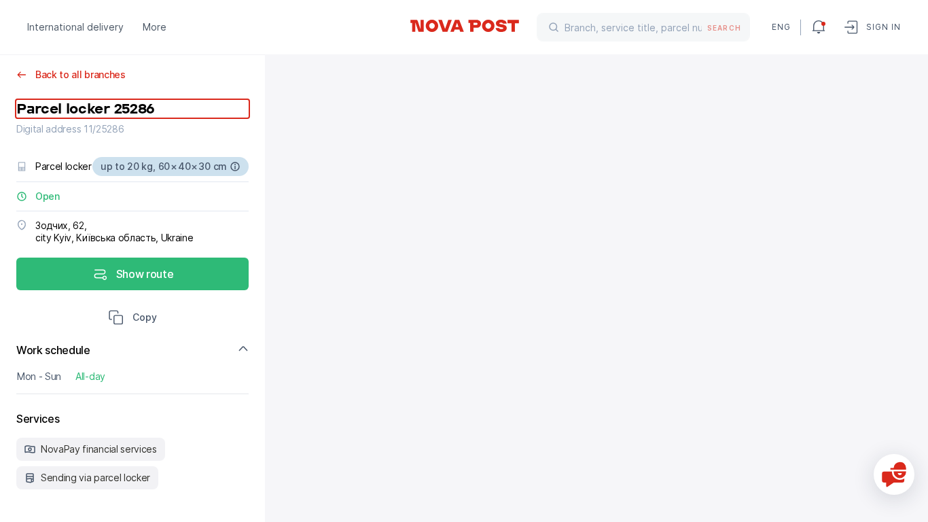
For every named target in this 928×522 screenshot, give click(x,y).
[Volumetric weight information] (235, 166)
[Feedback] (894, 474)
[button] (132, 318)
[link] (464, 26)
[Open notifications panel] (818, 27)
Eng (780, 27)
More (154, 27)
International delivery (75, 27)
